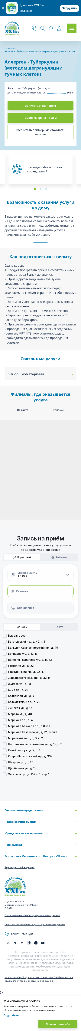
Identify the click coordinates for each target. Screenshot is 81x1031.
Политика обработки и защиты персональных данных (35, 924)
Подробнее (11, 1015)
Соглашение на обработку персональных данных (32, 915)
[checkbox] (5, 636)
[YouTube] (42, 943)
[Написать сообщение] (51, 28)
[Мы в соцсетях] (22, 943)
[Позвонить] (34, 28)
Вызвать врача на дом (40, 117)
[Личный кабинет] (59, 28)
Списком (58, 410)
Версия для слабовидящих (19, 867)
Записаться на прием (40, 105)
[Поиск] (42, 28)
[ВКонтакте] (8, 943)
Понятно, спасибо (58, 1024)
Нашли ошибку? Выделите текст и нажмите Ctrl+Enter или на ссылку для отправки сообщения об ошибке (39, 979)
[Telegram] (15, 943)
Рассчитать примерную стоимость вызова (40, 132)
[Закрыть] (3, 8)
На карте (22, 410)
